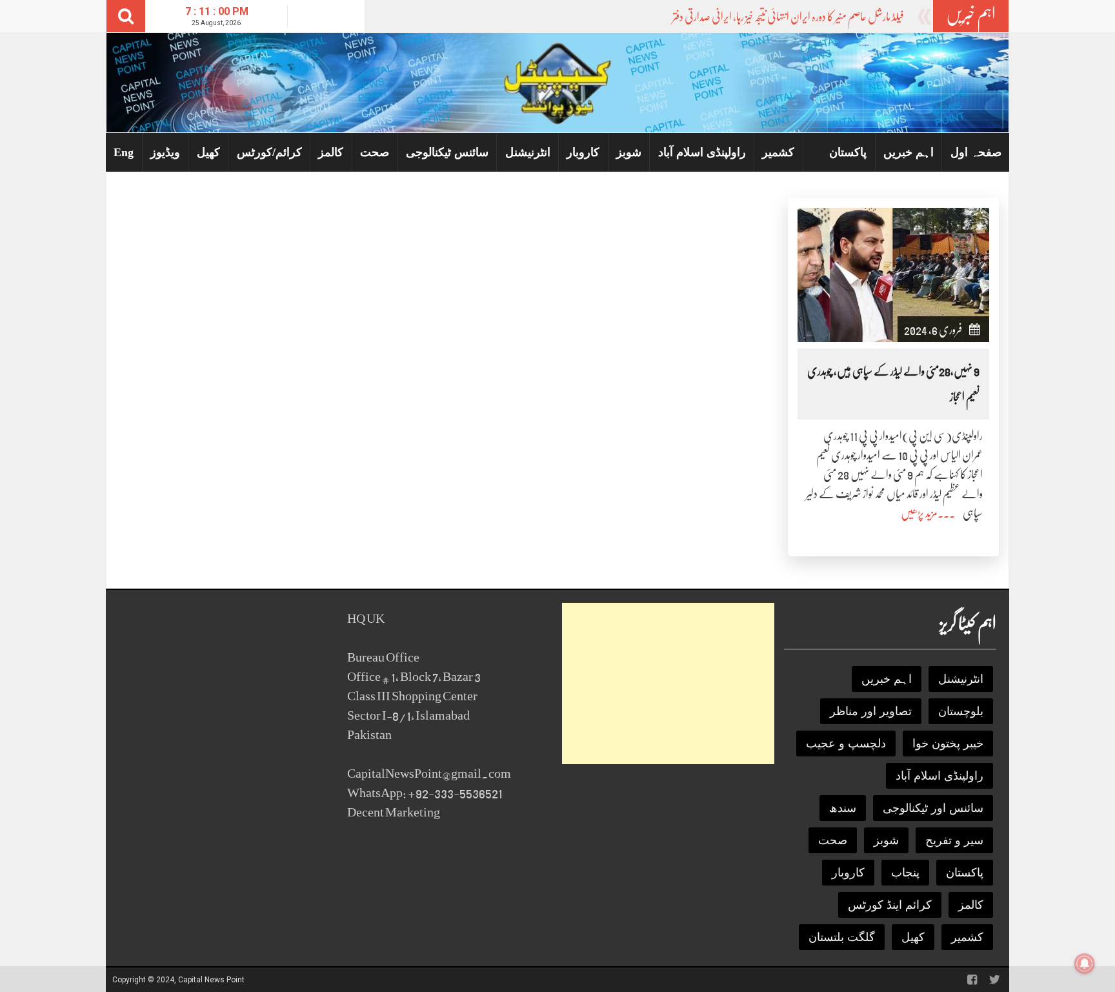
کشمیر (778, 152)
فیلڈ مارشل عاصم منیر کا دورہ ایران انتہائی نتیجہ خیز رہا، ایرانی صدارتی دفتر (788, 17)
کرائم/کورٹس (269, 152)
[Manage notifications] (1084, 963)
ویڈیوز (165, 152)
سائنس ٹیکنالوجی (447, 152)
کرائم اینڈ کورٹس (890, 904)
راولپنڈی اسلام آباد (702, 152)
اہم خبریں (908, 152)
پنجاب (905, 872)
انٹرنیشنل (527, 152)
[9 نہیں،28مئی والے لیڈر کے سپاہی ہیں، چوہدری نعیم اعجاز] (893, 274)
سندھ (842, 808)
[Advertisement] (668, 683)
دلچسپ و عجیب (846, 743)
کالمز (330, 152)
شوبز (628, 152)
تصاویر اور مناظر (871, 711)
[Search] (126, 16)
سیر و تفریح (954, 840)
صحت (374, 152)
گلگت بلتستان (842, 937)
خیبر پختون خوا (947, 743)
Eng (124, 152)
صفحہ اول (975, 152)
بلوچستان (960, 711)
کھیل (208, 152)
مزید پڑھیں (919, 513)
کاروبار (583, 152)
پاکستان (848, 152)
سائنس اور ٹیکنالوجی (933, 808)
